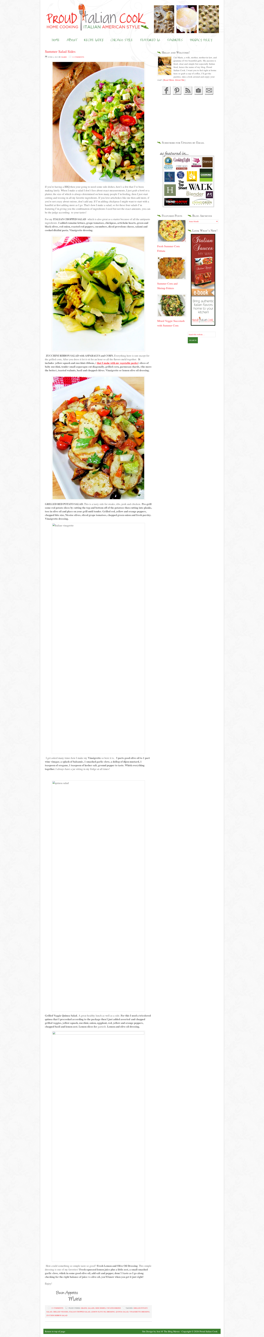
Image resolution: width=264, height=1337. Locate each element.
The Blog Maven (172, 1331)
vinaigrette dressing (139, 1312)
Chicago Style (122, 39)
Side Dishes (100, 1308)
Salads (91, 1308)
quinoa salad (122, 1312)
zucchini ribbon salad (56, 1315)
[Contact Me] (209, 93)
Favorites (175, 39)
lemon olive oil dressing (103, 1312)
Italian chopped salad (79, 1312)
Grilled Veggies (60, 1312)
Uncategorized (113, 1308)
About (72, 39)
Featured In (150, 39)
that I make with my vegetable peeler (117, 363)
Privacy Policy (201, 39)
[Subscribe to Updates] (187, 93)
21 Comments (78, 57)
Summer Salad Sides (60, 51)
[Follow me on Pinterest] (176, 93)
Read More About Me (174, 79)
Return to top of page (55, 1331)
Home (56, 39)
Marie (64, 57)
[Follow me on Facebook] (166, 93)
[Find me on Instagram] (198, 93)
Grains (84, 1308)
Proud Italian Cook (132, 11)
